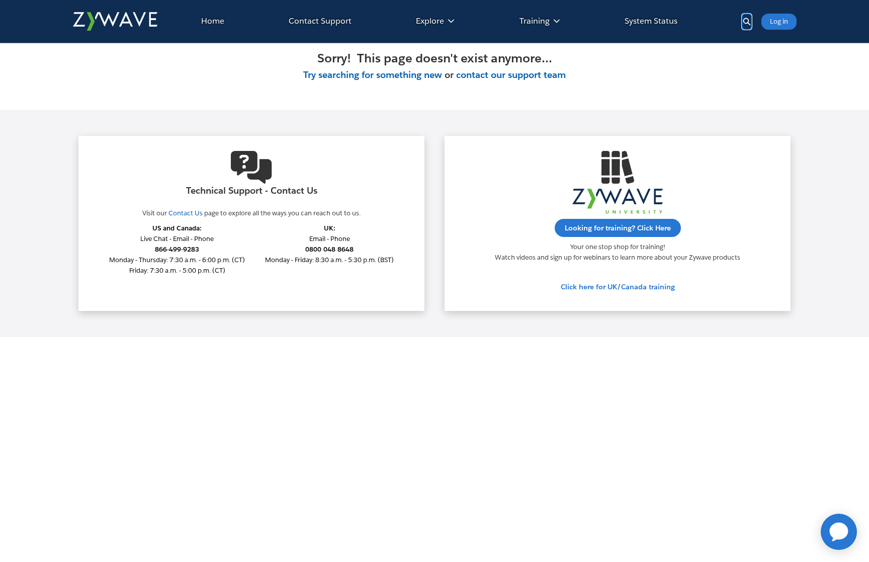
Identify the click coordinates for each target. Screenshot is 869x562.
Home (212, 21)
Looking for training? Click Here (618, 227)
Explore (430, 21)
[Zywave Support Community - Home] (114, 21)
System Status (651, 21)
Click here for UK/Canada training (618, 286)
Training (534, 21)
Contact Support (320, 21)
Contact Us (185, 213)
